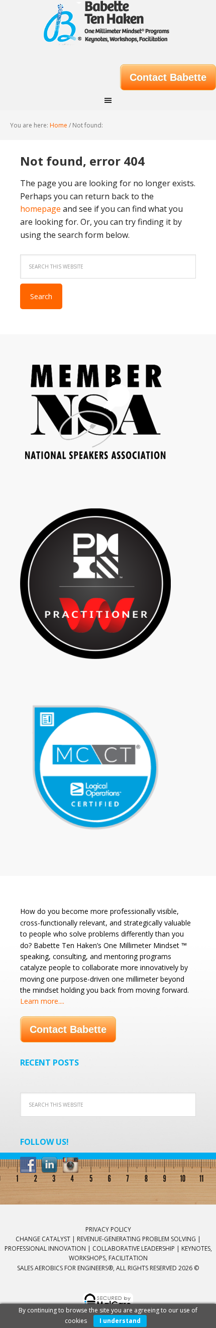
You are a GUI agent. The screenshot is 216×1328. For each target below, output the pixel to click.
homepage (40, 208)
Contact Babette (168, 77)
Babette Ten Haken (108, 25)
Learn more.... (42, 1001)
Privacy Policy (108, 1229)
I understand (120, 1320)
